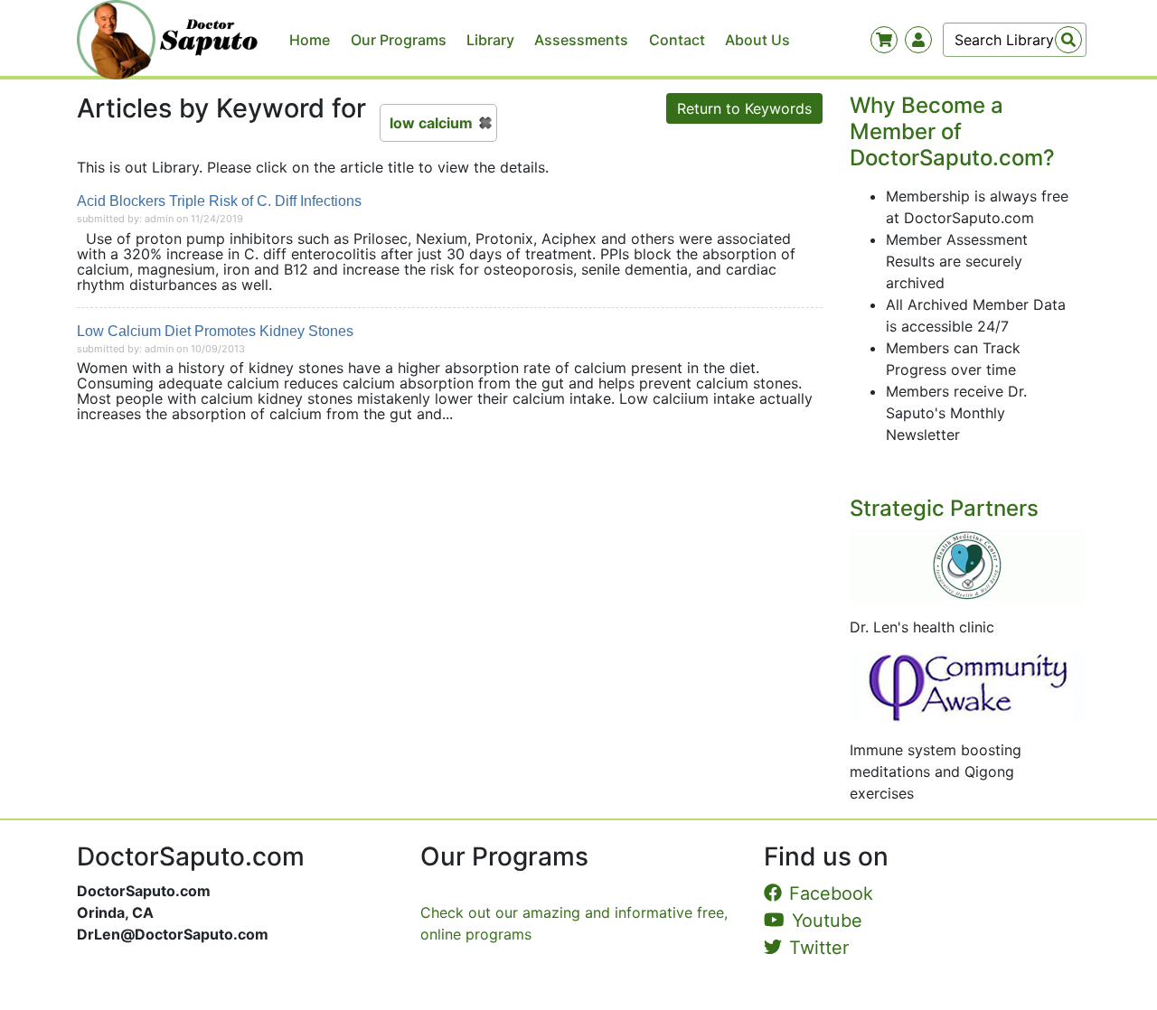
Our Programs (399, 40)
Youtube (827, 920)
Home (309, 40)
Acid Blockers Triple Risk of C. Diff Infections (219, 201)
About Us (757, 40)
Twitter (819, 948)
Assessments (581, 40)
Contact (677, 40)
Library (490, 40)
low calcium (431, 123)
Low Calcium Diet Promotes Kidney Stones (215, 331)
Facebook (831, 893)
